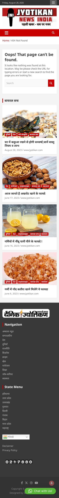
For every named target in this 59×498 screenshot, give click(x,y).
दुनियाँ (8, 134)
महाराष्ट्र (5, 428)
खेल (4, 361)
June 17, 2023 (12, 197)
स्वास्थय (46, 186)
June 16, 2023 (12, 245)
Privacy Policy (9, 450)
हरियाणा (6, 393)
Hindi (10, 437)
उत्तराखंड (6, 402)
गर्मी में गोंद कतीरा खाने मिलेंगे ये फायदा (26, 289)
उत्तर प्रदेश (6, 398)
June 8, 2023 (11, 293)
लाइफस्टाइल (24, 186)
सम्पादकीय (7, 335)
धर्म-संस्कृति (22, 134)
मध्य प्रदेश (6, 423)
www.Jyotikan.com (33, 149)
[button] (40, 491)
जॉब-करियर (7, 374)
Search (51, 83)
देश (14, 134)
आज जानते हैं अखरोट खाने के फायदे (25, 193)
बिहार (4, 419)
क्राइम (4, 357)
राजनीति (6, 348)
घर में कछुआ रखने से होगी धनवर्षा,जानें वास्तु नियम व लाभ (29, 144)
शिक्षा (4, 369)
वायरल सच (12, 100)
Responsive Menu (53, 2)
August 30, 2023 (13, 149)
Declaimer (7, 445)
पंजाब (5, 415)
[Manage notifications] (51, 483)
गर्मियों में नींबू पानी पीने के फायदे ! (23, 241)
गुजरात (5, 406)
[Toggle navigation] (6, 32)
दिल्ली (5, 410)
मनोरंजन (14, 186)
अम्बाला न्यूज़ (8, 331)
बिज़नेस (5, 352)
